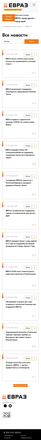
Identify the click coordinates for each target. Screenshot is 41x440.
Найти (31, 41)
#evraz (27, 55)
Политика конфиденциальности (26, 436)
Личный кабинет (8, 17)
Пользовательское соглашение (8, 436)
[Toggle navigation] (34, 4)
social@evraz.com (8, 403)
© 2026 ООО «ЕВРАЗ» (12, 433)
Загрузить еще (20, 385)
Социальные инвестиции (12, 26)
